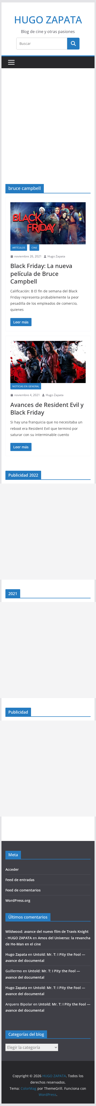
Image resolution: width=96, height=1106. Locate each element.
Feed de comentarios (23, 890)
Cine (34, 247)
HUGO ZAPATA (48, 19)
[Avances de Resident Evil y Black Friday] (48, 362)
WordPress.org (17, 900)
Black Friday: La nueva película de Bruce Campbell (41, 273)
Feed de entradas (19, 879)
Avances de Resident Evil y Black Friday (46, 408)
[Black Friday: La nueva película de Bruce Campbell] (48, 223)
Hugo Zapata (56, 256)
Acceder (12, 869)
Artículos (18, 247)
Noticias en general (25, 386)
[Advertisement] (48, 133)
